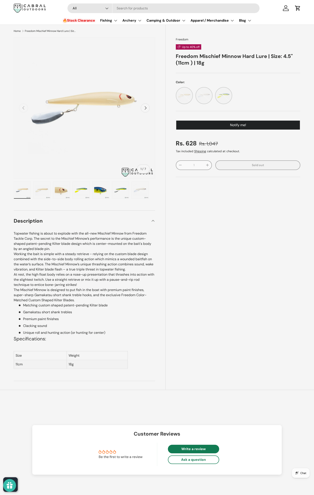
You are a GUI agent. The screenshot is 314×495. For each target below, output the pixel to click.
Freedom (182, 39)
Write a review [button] (193, 449)
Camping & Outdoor (163, 20)
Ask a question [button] (193, 459)
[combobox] (163, 8)
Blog (242, 20)
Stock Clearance (81, 20)
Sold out (258, 165)
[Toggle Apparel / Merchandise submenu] (232, 20)
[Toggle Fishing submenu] (115, 20)
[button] (297, 8)
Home (17, 31)
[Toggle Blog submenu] (249, 20)
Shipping (200, 151)
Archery (129, 20)
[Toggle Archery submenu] (139, 20)
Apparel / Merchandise (210, 20)
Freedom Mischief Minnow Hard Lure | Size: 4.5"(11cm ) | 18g (50, 31)
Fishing (106, 20)
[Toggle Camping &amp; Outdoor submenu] (183, 20)
